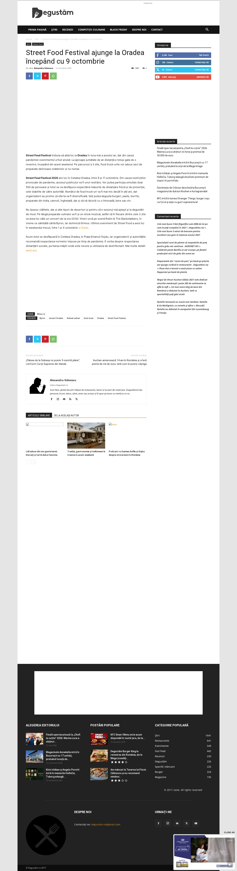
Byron (42, 318)
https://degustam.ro (59, 385)
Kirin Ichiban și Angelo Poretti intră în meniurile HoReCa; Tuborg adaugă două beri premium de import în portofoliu (182, 177)
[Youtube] (195, 823)
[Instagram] (59, 399)
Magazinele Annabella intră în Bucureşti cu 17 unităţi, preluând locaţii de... (62, 755)
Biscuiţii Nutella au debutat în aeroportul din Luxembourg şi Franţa (183, 309)
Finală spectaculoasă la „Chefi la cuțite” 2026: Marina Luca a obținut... (63, 738)
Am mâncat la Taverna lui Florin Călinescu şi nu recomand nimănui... (128, 773)
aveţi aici (31, 250)
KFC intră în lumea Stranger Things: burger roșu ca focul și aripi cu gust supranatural (183, 200)
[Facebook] (29, 76)
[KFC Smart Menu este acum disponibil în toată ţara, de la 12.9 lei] (99, 739)
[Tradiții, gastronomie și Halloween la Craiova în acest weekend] (86, 436)
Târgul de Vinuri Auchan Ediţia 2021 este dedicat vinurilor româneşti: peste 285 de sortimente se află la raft (182, 283)
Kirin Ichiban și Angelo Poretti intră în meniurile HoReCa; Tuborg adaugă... (62, 773)
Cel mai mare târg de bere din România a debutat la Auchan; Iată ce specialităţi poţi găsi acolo (179, 290)
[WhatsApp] (53, 76)
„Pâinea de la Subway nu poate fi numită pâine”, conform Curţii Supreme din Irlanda (53, 362)
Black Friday (118, 29)
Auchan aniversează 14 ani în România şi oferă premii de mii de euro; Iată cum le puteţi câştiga (119, 362)
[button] (207, 30)
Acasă (29, 39)
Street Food (38, 44)
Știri (54, 29)
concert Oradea (56, 318)
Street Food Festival (117, 318)
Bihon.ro (41, 314)
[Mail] (65, 399)
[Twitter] (37, 76)
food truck (88, 318)
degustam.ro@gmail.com (105, 824)
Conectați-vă (202, 62)
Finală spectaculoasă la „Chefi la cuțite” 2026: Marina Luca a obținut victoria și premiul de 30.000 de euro (182, 152)
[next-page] (33, 462)
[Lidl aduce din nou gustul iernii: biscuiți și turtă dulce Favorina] (45, 436)
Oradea (100, 318)
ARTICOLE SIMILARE (39, 415)
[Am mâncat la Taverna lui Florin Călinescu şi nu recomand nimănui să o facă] (99, 774)
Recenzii (67, 29)
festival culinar (73, 318)
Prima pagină (37, 29)
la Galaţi (83, 227)
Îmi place (204, 55)
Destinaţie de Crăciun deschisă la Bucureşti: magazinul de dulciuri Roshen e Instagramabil (182, 189)
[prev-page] (28, 462)
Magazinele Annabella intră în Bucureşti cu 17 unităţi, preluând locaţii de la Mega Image (182, 164)
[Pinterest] (45, 76)
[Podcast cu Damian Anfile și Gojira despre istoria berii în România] (128, 436)
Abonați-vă (203, 77)
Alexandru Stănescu (43, 68)
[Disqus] (86, 519)
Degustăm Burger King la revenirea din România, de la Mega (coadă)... (126, 755)
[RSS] (71, 399)
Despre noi (139, 29)
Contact (157, 29)
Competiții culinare (91, 29)
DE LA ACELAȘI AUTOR (66, 415)
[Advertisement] (148, 13)
